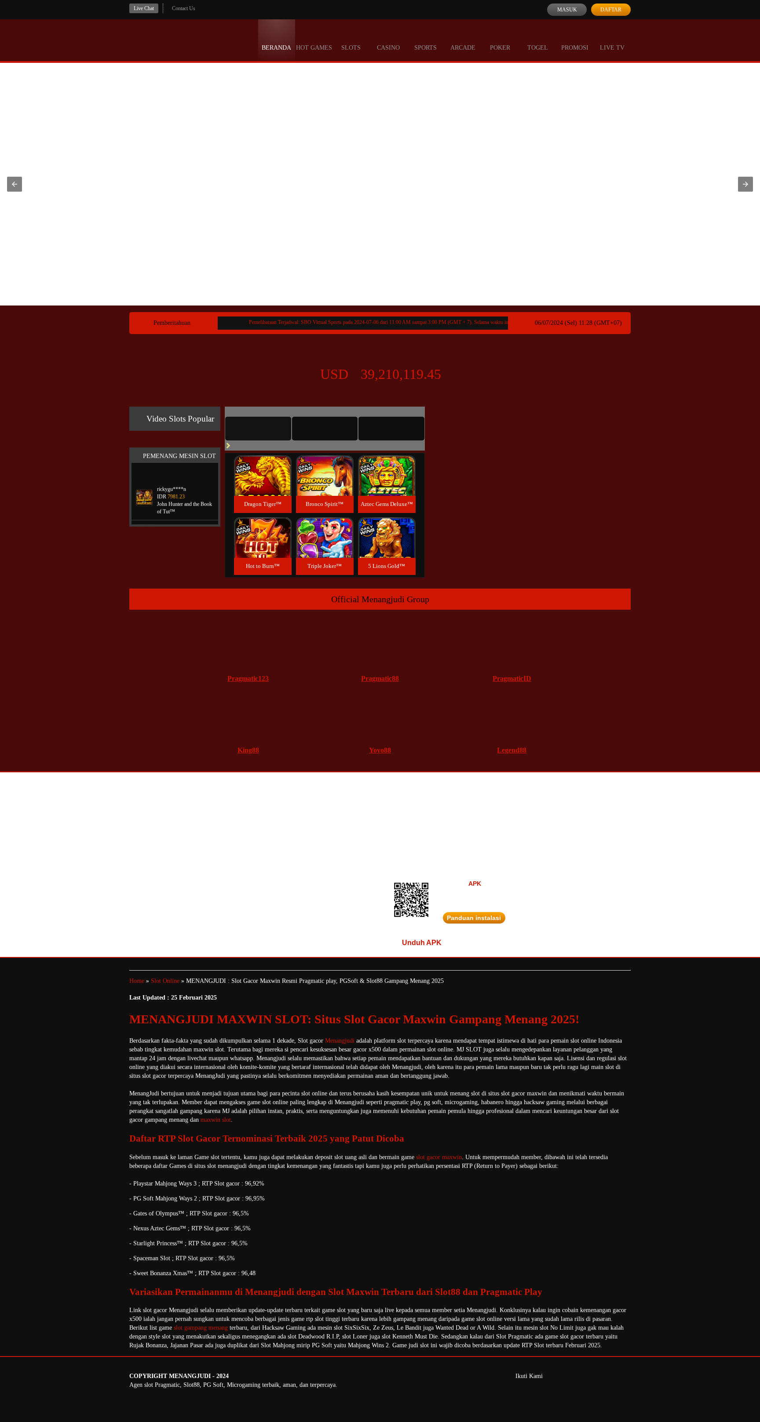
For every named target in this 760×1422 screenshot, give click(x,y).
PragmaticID (512, 678)
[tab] (258, 428)
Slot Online (165, 981)
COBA (262, 465)
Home (136, 981)
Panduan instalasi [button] (474, 917)
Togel (537, 47)
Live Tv (612, 47)
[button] (14, 184)
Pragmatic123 (248, 678)
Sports (425, 47)
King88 (248, 750)
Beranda (276, 47)
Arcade (462, 47)
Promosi (574, 47)
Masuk (567, 10)
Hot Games (314, 47)
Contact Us (183, 8)
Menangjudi (339, 1040)
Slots (351, 47)
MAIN (263, 485)
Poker (500, 47)
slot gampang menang (201, 1327)
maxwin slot (216, 1120)
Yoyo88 (380, 750)
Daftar (610, 10)
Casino (388, 47)
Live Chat (144, 8)
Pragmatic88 (380, 678)
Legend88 (511, 750)
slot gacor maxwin (439, 1157)
